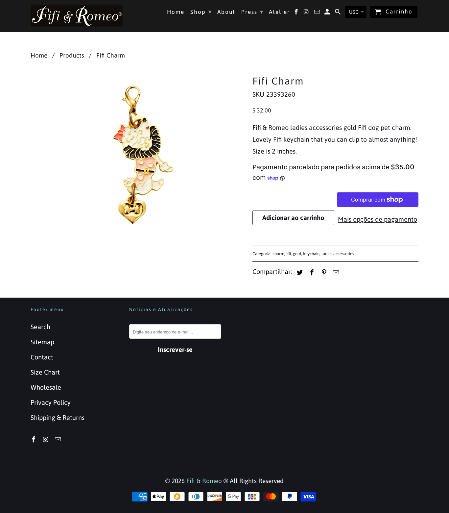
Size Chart (45, 372)
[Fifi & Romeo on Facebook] (34, 439)
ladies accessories (337, 253)
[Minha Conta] (327, 13)
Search (40, 326)
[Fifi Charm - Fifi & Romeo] (138, 154)
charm (278, 253)
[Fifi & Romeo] (77, 16)
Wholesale (46, 387)
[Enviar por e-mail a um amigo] (335, 272)
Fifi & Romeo (204, 480)
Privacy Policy (51, 402)
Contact (42, 357)
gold (297, 253)
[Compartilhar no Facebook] (311, 272)
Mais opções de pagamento (377, 219)
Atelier (279, 12)
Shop (201, 11)
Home (175, 12)
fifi (288, 253)
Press (252, 11)
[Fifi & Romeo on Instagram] (46, 439)
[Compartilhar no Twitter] (299, 272)
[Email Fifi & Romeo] (58, 439)
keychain (311, 253)
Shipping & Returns (57, 417)
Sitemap (42, 342)
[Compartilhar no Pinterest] (323, 272)
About (226, 12)
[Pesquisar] (338, 13)
